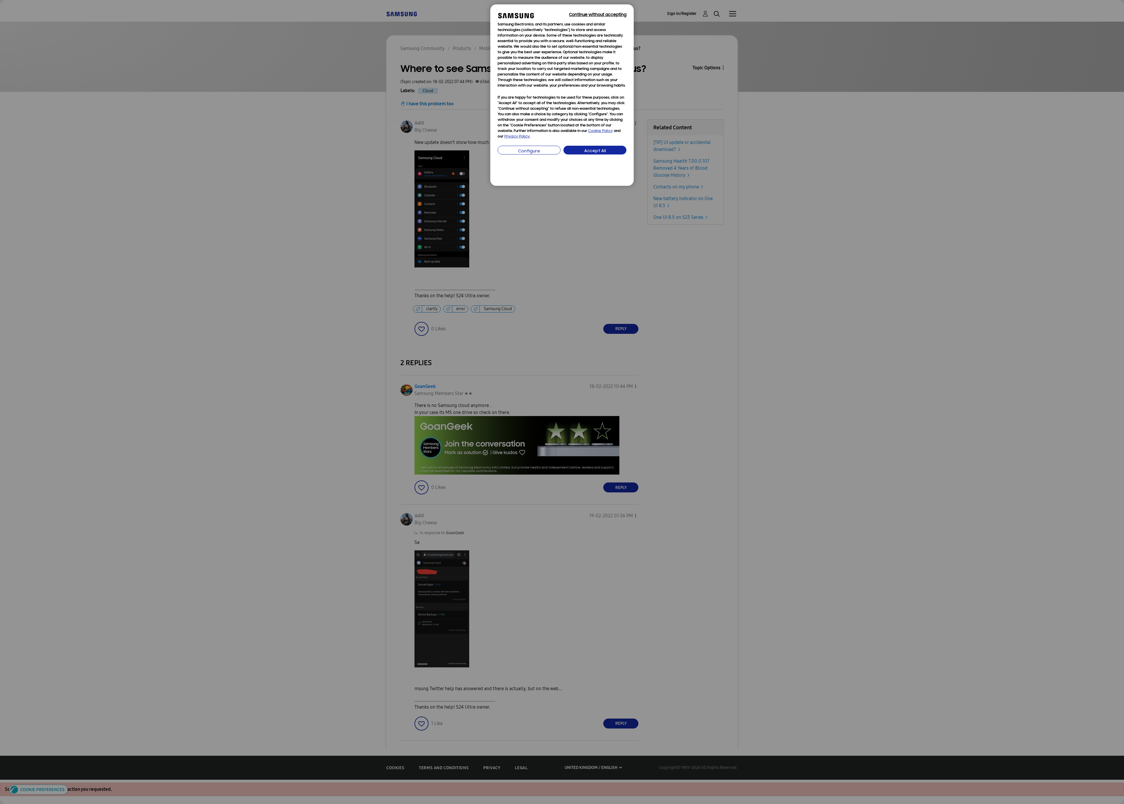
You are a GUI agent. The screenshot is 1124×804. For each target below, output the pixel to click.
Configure (529, 151)
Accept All (595, 151)
